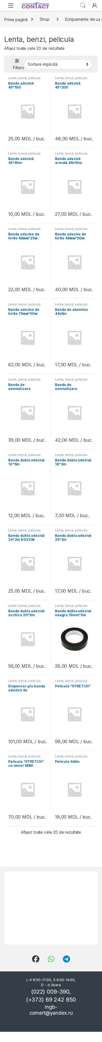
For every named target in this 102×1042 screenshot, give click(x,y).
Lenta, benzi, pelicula (24, 78)
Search (83, 5)
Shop (44, 19)
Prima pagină (16, 19)
